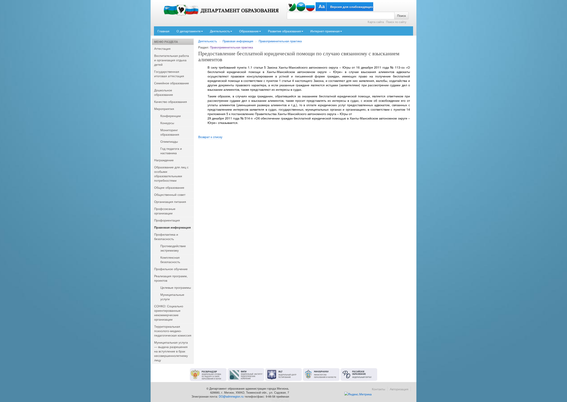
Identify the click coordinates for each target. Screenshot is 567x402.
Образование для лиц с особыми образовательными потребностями (171, 174)
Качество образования (170, 101)
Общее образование (169, 187)
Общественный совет (169, 194)
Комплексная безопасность (170, 259)
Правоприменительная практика (280, 41)
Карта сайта (376, 22)
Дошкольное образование (163, 92)
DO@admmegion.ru (231, 396)
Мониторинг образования (169, 132)
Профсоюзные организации (164, 210)
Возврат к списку (210, 137)
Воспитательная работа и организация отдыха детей (171, 60)
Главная (163, 31)
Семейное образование (171, 83)
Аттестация (162, 48)
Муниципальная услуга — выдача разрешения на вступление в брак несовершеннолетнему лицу (171, 351)
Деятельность (220, 31)
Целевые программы (175, 287)
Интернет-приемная (325, 31)
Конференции (170, 115)
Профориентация (167, 220)
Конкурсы (167, 123)
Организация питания (170, 201)
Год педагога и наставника (171, 150)
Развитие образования (284, 31)
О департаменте (189, 31)
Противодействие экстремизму (173, 248)
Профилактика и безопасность (166, 236)
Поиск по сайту (396, 22)
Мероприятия (164, 108)
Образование (249, 31)
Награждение (164, 160)
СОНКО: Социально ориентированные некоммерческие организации (168, 312)
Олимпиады (169, 141)
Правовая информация (238, 41)
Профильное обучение (171, 269)
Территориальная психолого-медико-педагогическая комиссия (172, 330)
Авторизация (399, 389)
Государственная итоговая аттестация (169, 73)
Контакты (378, 389)
